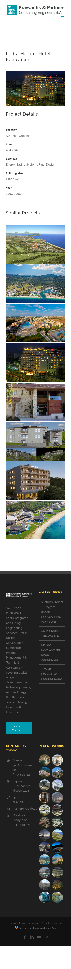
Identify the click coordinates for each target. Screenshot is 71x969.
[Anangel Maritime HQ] (44, 847)
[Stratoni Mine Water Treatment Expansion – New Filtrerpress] (57, 897)
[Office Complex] (57, 797)
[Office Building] (57, 872)
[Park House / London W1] (44, 872)
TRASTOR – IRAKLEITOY (49, 671)
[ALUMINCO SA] (57, 810)
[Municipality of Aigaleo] (44, 785)
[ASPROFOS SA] (57, 785)
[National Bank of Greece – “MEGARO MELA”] (44, 885)
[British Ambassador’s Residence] (57, 760)
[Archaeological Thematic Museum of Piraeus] (44, 835)
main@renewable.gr (22, 808)
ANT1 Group (49, 631)
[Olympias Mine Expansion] (57, 847)
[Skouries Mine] (44, 772)
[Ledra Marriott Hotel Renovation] (57, 885)
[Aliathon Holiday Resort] (57, 860)
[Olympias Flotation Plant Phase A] (44, 822)
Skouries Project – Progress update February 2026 (52, 609)
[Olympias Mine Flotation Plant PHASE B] (44, 897)
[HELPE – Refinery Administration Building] (44, 810)
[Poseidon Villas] (44, 760)
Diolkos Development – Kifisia (52, 650)
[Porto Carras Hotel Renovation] (44, 860)
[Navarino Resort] (57, 835)
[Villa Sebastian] (57, 772)
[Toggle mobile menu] (63, 18)
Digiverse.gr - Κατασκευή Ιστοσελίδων (37, 928)
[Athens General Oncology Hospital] (57, 822)
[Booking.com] (44, 797)
